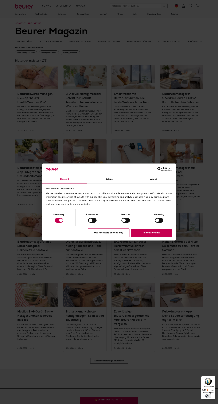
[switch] (92, 220)
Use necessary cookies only (108, 232)
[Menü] (213, 378)
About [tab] (153, 179)
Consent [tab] (64, 179)
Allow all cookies (151, 232)
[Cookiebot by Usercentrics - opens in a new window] (159, 169)
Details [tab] (109, 179)
